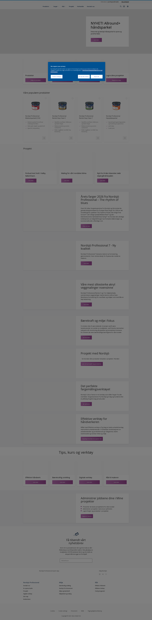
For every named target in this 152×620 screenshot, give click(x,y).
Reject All (96, 76)
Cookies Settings (56, 76)
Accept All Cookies (84, 76)
